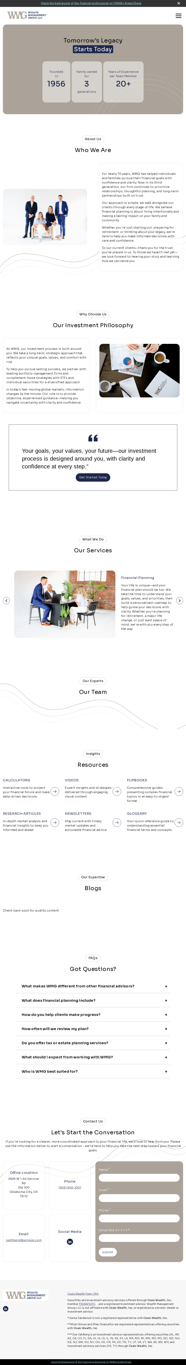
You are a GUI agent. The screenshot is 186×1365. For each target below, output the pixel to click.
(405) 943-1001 (70, 1187)
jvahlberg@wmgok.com (24, 1240)
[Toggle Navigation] (178, 16)
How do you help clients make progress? (61, 1014)
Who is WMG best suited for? (50, 1071)
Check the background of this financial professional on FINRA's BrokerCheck (91, 3)
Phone (105, 1210)
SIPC (92, 1304)
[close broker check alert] (178, 3)
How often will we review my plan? (55, 1029)
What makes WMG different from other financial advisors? (78, 986)
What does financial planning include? (59, 1000)
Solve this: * (114, 1230)
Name (104, 1169)
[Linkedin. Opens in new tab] (70, 1242)
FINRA (83, 1304)
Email (104, 1190)
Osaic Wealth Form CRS (83, 1293)
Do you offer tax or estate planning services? (65, 1043)
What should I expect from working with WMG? (67, 1057)
